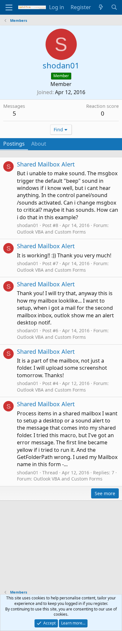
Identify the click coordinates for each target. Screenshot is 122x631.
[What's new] (101, 7)
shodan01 (27, 225)
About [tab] (38, 143)
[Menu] (9, 7)
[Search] (114, 7)
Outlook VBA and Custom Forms (51, 232)
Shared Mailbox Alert (46, 164)
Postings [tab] (14, 143)
